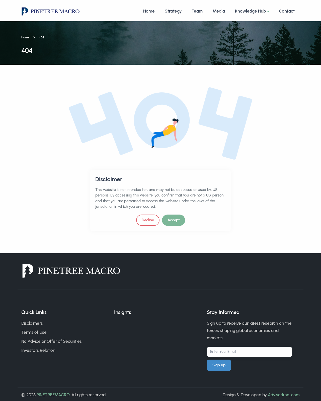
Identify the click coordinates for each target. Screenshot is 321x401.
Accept (174, 220)
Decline (148, 220)
